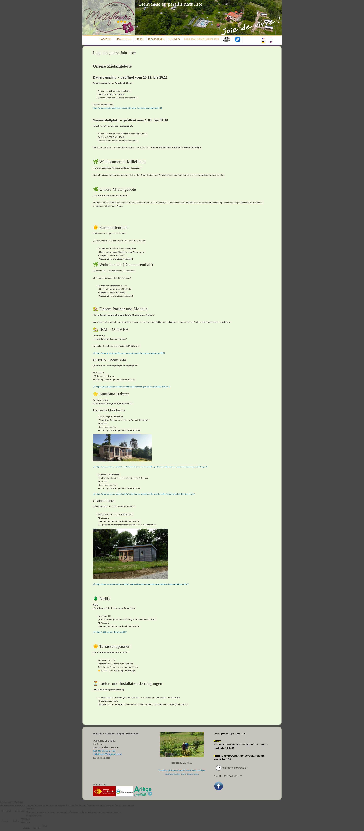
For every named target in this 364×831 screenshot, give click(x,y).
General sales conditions (195, 770)
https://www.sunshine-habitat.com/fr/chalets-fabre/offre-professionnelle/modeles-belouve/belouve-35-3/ (142, 584)
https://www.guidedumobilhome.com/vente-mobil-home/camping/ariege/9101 (127, 108)
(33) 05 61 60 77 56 (104, 750)
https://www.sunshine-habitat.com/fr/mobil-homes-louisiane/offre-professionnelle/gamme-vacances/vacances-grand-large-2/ (151, 467)
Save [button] (45, 826)
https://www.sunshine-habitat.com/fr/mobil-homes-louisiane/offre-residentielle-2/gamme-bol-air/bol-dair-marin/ (145, 494)
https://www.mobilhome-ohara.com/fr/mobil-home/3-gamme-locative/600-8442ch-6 (133, 387)
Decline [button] (16, 821)
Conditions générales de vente (171, 770)
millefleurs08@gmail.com (107, 754)
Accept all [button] (6, 811)
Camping (105, 39)
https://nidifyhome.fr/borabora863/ (111, 632)
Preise (140, 39)
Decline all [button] (19, 811)
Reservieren (156, 39)
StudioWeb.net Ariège (172, 774)
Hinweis (174, 39)
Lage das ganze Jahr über (201, 39)
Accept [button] (5, 821)
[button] (357, 824)
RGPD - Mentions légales (190, 774)
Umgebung (123, 39)
